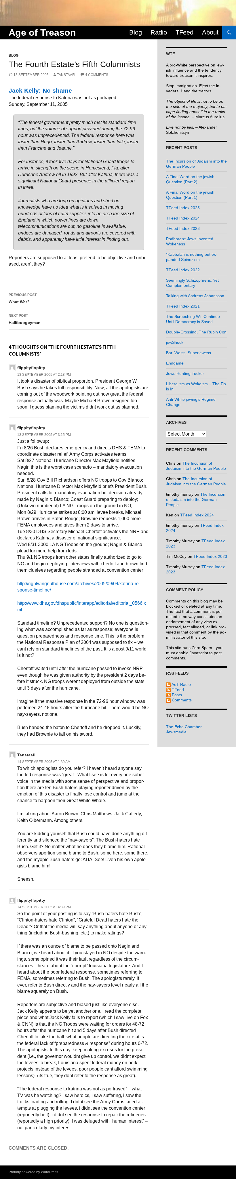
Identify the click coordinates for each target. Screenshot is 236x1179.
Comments (181, 700)
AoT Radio (181, 684)
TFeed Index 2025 (183, 207)
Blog (135, 32)
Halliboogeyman (25, 319)
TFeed (184, 32)
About (210, 32)
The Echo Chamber (184, 726)
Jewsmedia (176, 732)
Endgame (175, 363)
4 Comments (96, 75)
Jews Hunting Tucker (185, 373)
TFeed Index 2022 (183, 270)
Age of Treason (42, 32)
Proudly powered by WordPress (33, 1172)
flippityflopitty (31, 367)
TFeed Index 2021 (183, 306)
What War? (23, 298)
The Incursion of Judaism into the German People (195, 499)
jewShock (174, 342)
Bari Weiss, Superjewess (188, 352)
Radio (159, 32)
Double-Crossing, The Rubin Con (196, 332)
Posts (176, 694)
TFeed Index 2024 (183, 218)
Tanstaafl (66, 75)
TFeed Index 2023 (183, 228)
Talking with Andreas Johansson (195, 295)
